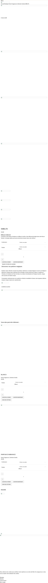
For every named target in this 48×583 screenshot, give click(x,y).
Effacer (20, 248)
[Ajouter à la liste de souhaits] (2, 452)
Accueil (2, 3)
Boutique (6, 3)
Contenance (4, 242)
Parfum (3, 247)
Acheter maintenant (18, 262)
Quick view (2, 487)
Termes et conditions (5, 530)
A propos (2, 516)
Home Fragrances (13, 3)
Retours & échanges (5, 528)
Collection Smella (21, 3)
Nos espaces (3, 518)
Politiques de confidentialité (6, 526)
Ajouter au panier (6, 262)
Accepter (3, 575)
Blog (2, 520)
